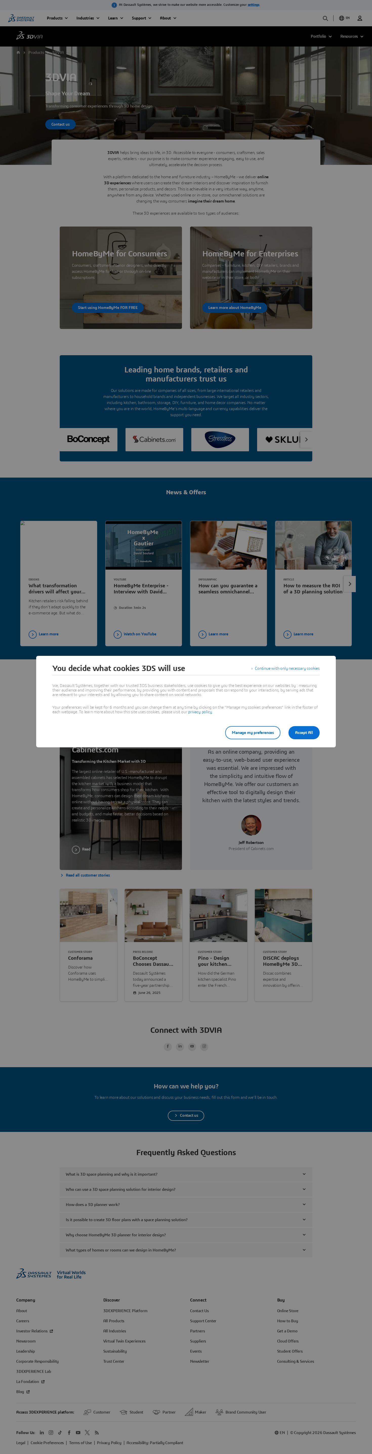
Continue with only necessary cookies (287, 668)
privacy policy (200, 712)
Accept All (304, 733)
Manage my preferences (253, 733)
